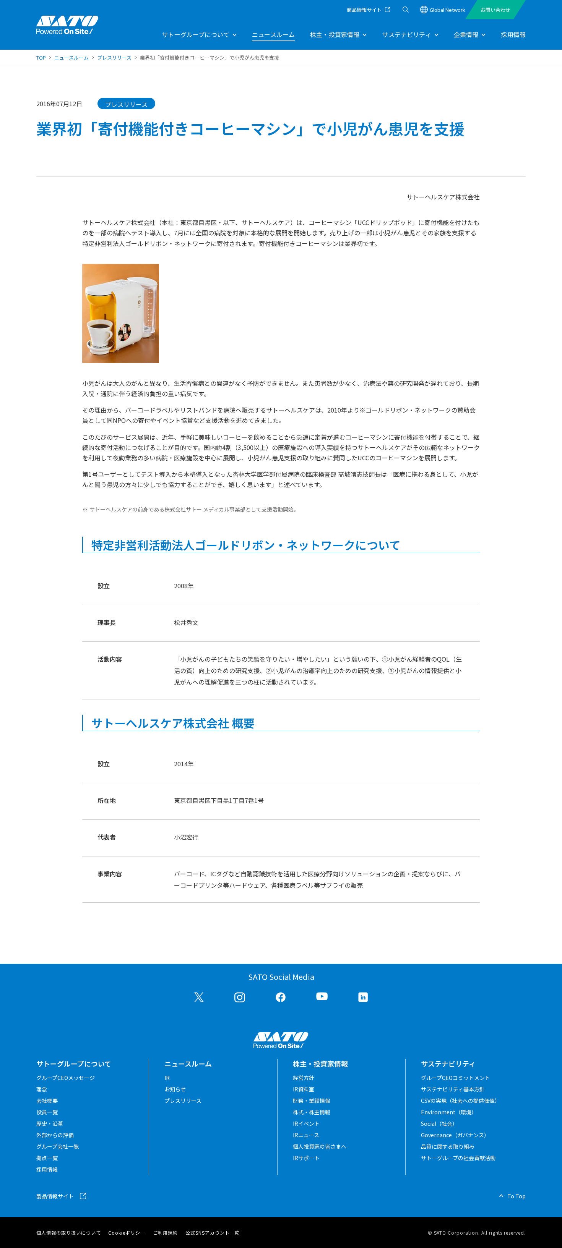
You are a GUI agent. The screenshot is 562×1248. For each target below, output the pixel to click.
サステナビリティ (406, 34)
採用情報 (513, 34)
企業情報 (466, 34)
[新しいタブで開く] (199, 997)
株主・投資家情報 (334, 34)
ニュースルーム (273, 34)
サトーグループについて (195, 34)
